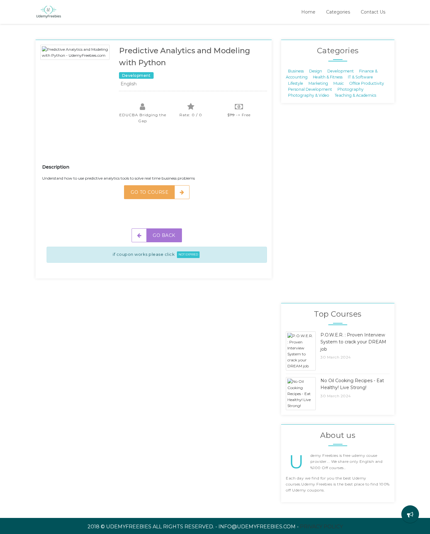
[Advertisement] (156, 148)
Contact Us (373, 12)
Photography (350, 89)
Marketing (318, 83)
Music (338, 83)
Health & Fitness (327, 77)
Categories (338, 12)
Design (315, 70)
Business (296, 70)
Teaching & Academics (355, 95)
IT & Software (360, 77)
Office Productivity (366, 83)
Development (340, 70)
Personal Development (310, 89)
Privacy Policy (321, 527)
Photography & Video (308, 95)
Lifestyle (295, 83)
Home (308, 12)
